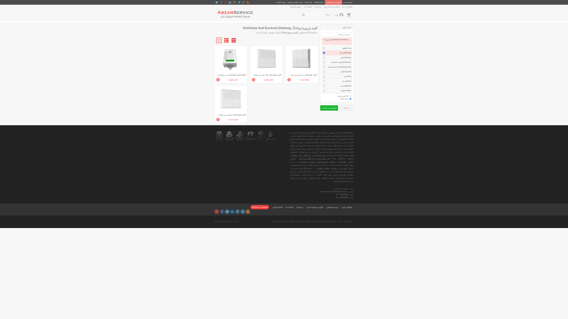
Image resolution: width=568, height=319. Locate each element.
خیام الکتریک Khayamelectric (339, 67)
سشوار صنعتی (322, 161)
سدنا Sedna (346, 81)
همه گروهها (346, 48)
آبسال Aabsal (346, 86)
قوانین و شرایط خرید (332, 6)
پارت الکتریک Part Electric (341, 62)
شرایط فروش (277, 207)
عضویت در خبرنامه (260, 207)
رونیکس (333, 168)
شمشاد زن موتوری (307, 161)
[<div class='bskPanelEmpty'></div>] (349, 15)
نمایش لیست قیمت (329, 108)
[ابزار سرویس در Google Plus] (225, 2)
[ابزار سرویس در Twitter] (216, 2)
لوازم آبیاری (341, 161)
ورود (336, 15)
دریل (328, 155)
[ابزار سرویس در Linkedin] (230, 2)
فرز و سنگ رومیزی (323, 158)
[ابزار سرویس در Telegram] (239, 2)
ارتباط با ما (308, 6)
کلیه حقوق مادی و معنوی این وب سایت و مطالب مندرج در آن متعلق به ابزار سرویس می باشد (306, 221)
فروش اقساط (295, 6)
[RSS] (248, 2)
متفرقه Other (346, 90)
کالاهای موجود (342, 96)
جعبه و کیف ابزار (319, 155)
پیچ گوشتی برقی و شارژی (301, 155)
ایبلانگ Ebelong (345, 53)
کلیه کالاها (344, 99)
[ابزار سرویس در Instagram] (234, 2)
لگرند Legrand (345, 71)
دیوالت (320, 168)
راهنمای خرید (347, 6)
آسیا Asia (347, 76)
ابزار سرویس (347, 221)
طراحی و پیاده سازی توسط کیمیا (226, 221)
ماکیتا (327, 168)
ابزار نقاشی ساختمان (307, 158)
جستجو (346, 108)
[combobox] (337, 41)
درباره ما (317, 6)
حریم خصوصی (332, 207)
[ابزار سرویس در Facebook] (221, 2)
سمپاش (332, 161)
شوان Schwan (345, 57)
